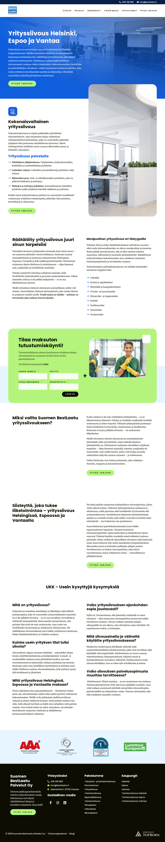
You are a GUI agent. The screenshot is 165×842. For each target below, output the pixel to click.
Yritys (54, 371)
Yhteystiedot (129, 11)
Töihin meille (111, 11)
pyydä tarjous (22, 83)
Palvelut (79, 11)
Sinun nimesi (28, 371)
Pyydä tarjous (148, 11)
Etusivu (67, 11)
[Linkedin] (65, 803)
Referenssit (94, 11)
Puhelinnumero (30, 382)
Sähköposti (58, 382)
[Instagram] (58, 803)
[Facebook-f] (50, 803)
